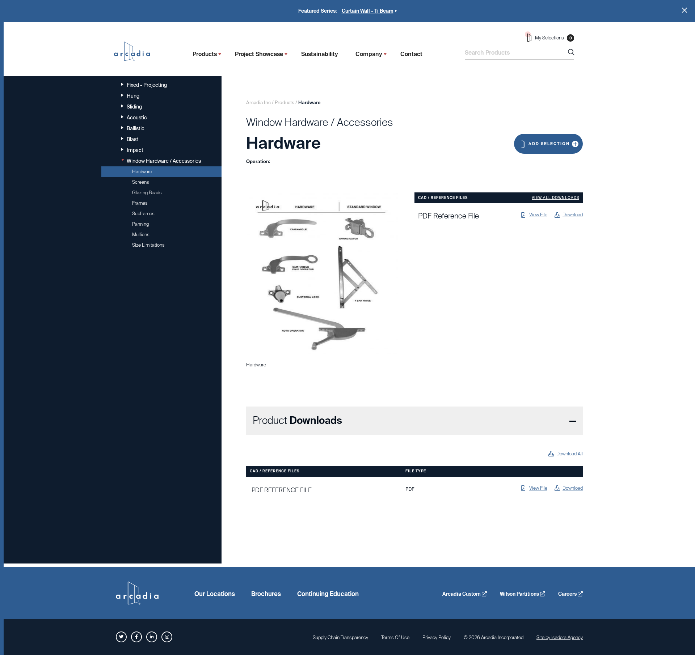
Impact (135, 150)
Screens (140, 182)
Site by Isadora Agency (559, 637)
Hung (133, 96)
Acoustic (137, 117)
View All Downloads (555, 198)
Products (205, 54)
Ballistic (135, 128)
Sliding (134, 106)
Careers (568, 594)
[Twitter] (121, 636)
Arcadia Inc (135, 51)
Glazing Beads (147, 193)
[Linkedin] (151, 636)
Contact (411, 54)
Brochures (266, 594)
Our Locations (214, 594)
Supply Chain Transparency (340, 637)
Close (684, 10)
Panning (140, 224)
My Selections (553, 38)
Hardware (142, 172)
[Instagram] (166, 636)
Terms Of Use (395, 637)
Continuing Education (328, 594)
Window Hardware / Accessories (164, 161)
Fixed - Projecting (147, 85)
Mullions (140, 234)
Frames (140, 203)
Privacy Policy (436, 637)
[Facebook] (136, 636)
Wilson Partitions (520, 594)
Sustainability (319, 54)
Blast (132, 139)
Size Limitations (148, 245)
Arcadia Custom (462, 594)
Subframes (143, 213)
